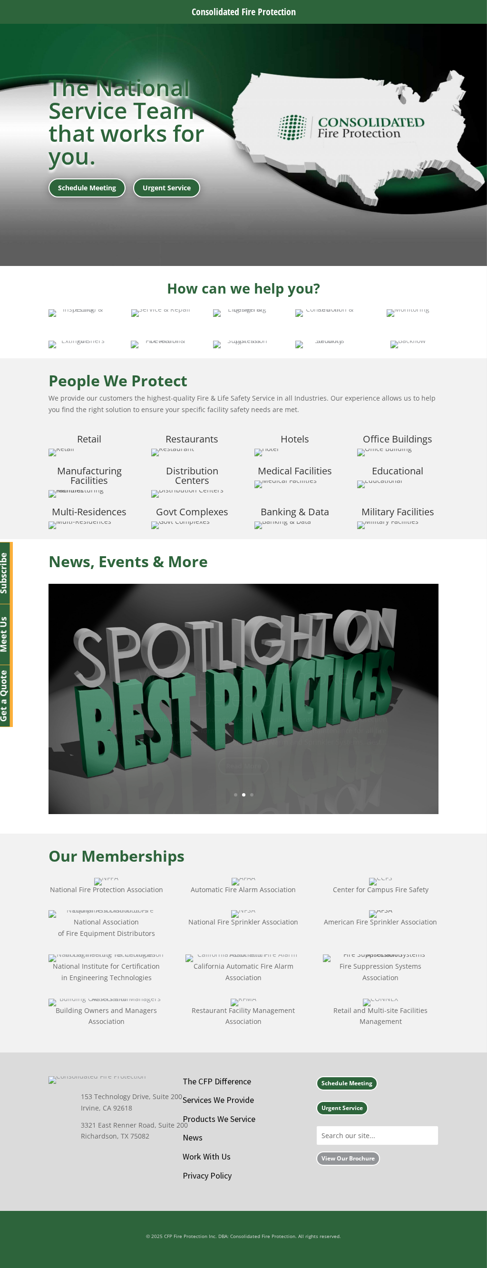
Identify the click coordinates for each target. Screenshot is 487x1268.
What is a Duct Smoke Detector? (243, 666)
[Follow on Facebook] (88, 1158)
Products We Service (219, 1118)
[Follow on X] (110, 1158)
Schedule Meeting (87, 187)
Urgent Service (167, 187)
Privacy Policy (207, 1175)
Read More (243, 744)
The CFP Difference (217, 1081)
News (193, 1137)
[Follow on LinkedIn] (132, 1158)
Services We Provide (218, 1099)
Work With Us (207, 1156)
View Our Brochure (348, 1158)
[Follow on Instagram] (154, 1158)
